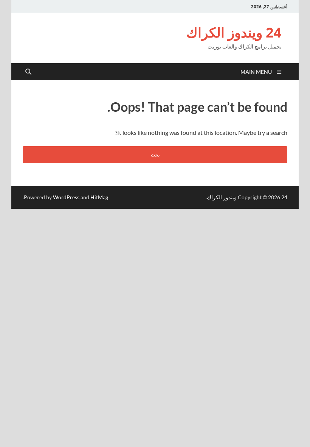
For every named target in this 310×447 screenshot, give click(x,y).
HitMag (99, 197)
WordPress (66, 197)
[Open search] (28, 72)
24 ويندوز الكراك (234, 32)
